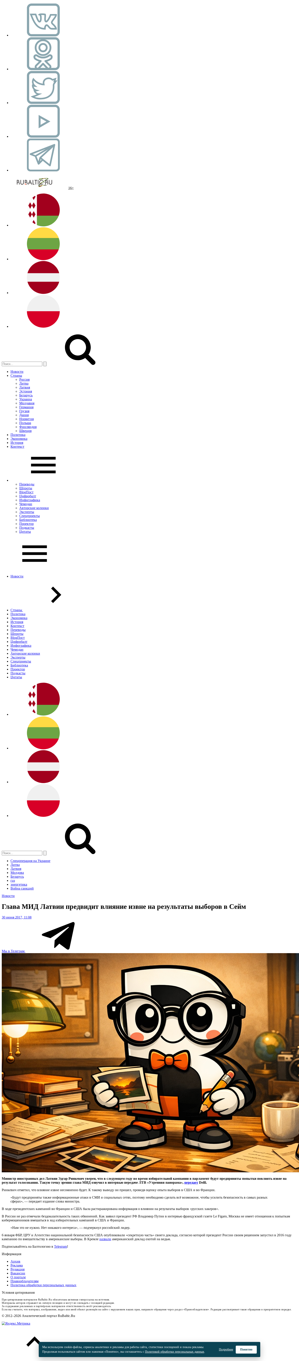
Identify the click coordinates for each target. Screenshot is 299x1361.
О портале (18, 1277)
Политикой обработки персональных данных (174, 1351)
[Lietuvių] (43, 259)
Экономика (19, 439)
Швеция (25, 431)
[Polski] (43, 326)
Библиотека (28, 520)
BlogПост (26, 492)
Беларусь (26, 395)
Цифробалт (27, 496)
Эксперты (26, 512)
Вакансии (18, 1273)
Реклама (17, 1265)
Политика (18, 435)
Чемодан (25, 504)
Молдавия (26, 403)
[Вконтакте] (43, 35)
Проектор (26, 524)
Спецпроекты (29, 516)
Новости (17, 371)
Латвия (24, 387)
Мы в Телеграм (13, 951)
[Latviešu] (43, 293)
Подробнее (226, 1349)
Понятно (246, 1349)
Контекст (17, 446)
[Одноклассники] (43, 69)
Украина (25, 399)
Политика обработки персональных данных (43, 1285)
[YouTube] (43, 136)
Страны (16, 375)
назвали (105, 1239)
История (17, 442)
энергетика (19, 884)
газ (13, 880)
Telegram (60, 1246)
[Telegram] (43, 170)
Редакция (18, 1269)
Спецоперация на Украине (30, 861)
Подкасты (26, 527)
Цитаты (25, 531)
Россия (24, 379)
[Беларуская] (43, 225)
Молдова (17, 872)
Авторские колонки (34, 508)
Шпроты (25, 488)
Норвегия (26, 419)
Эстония (25, 391)
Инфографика (29, 500)
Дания (24, 415)
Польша (25, 423)
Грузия (24, 411)
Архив (15, 1261)
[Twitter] (43, 103)
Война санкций (22, 888)
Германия (26, 407)
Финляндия (28, 427)
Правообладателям (25, 1281)
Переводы (26, 484)
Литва (23, 383)
